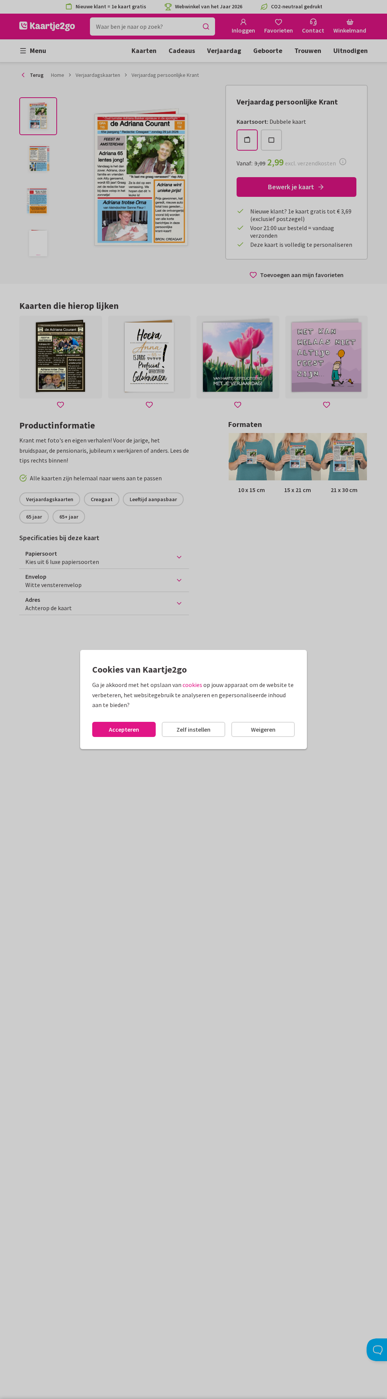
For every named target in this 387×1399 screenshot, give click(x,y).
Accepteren (124, 729)
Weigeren (263, 729)
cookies (192, 685)
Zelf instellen (193, 729)
